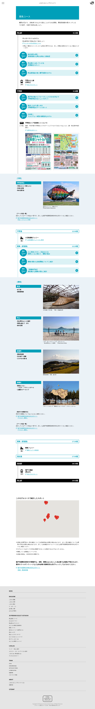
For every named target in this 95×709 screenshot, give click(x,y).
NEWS (11, 591)
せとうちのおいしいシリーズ (15, 636)
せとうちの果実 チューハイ (15, 641)
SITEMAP (11, 689)
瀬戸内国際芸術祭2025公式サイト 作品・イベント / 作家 (27, 218)
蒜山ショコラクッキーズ (14, 634)
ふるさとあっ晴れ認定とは (15, 653)
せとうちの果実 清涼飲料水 (15, 625)
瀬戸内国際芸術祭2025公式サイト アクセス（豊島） (27, 417)
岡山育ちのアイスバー (14, 623)
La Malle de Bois (12, 670)
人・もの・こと (12, 606)
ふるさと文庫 (12, 601)
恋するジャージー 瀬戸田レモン (16, 630)
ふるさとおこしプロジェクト (47, 3)
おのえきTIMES (12, 610)
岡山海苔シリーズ (13, 618)
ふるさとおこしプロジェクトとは (16, 682)
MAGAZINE (12, 596)
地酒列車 (11, 672)
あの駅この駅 (12, 608)
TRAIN (11, 660)
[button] (46, 503)
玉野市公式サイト (32, 130)
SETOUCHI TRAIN (13, 668)
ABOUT (11, 679)
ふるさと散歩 (12, 604)
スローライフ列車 (13, 674)
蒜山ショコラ (12, 632)
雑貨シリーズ (12, 627)
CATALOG (12, 646)
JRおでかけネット (32, 85)
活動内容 (11, 684)
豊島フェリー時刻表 (33, 450)
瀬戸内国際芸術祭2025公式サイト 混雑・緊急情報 (29, 569)
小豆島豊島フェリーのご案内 (35, 240)
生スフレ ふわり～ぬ (13, 639)
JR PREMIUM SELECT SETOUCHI (18, 615)
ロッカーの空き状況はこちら (32, 43)
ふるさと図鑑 (12, 599)
